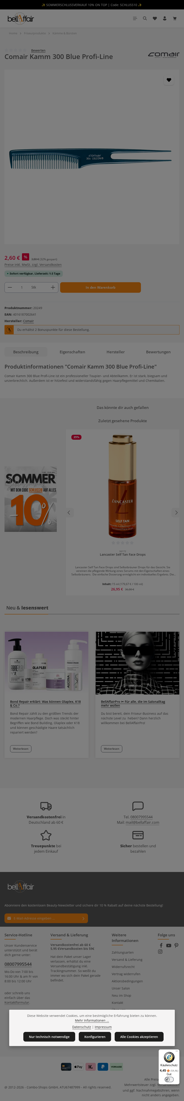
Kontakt (117, 1003)
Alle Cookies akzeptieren (139, 1037)
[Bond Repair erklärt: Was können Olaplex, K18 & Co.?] (46, 663)
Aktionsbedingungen (127, 981)
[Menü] (135, 18)
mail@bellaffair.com (142, 822)
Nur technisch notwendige (49, 1037)
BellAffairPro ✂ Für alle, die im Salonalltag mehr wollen (133, 703)
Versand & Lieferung (127, 959)
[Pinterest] (176, 947)
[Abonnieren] (83, 918)
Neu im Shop (121, 995)
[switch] (169, 1079)
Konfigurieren (94, 1037)
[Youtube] (169, 947)
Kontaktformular (16, 1002)
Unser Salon (121, 988)
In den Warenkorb (100, 287)
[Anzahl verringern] (9, 287)
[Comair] (164, 56)
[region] (92, 157)
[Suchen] (144, 18)
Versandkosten (168, 1085)
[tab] (25, 352)
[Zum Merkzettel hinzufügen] (169, 80)
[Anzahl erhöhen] (53, 287)
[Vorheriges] (69, 512)
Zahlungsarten (123, 952)
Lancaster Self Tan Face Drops (123, 555)
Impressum (103, 1027)
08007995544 (141, 817)
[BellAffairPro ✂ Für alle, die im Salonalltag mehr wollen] (137, 663)
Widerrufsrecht (123, 967)
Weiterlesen (20, 749)
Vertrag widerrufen (126, 974)
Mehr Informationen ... (92, 1020)
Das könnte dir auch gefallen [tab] (123, 407)
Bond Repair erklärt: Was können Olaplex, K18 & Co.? (45, 703)
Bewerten (38, 50)
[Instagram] (160, 953)
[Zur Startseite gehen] (20, 18)
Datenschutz (81, 1027)
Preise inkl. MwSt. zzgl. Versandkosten (33, 264)
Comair (28, 321)
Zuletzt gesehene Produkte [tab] (122, 420)
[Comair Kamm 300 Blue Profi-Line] (91, 157)
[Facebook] (161, 947)
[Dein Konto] (164, 18)
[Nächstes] (176, 512)
